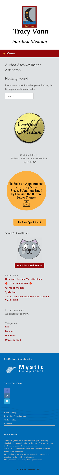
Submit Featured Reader (29, 265)
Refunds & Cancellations (15, 416)
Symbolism (10, 292)
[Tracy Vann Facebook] (7, 390)
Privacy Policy (10, 412)
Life (7, 326)
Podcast (9, 331)
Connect (8, 423)
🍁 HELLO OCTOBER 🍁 (18, 283)
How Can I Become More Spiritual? (23, 278)
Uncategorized (13, 339)
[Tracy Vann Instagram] (7, 395)
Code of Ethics (10, 420)
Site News (10, 335)
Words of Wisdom (14, 287)
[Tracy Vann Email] (7, 401)
